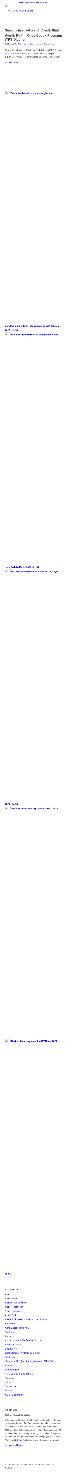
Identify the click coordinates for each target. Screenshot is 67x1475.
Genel (32, 44)
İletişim (8, 1382)
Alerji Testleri (11, 1298)
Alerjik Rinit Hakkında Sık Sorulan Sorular (26, 1319)
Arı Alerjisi (10, 1331)
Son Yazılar (11, 1386)
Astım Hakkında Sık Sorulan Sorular (23, 1340)
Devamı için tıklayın (14, 1444)
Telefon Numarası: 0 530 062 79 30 (33, 2)
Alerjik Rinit (10, 1315)
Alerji (7, 1294)
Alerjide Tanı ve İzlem (16, 1302)
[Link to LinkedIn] (55, 1471)
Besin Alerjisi (11, 1348)
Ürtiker (8, 1390)
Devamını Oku (11, 61)
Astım (8, 1336)
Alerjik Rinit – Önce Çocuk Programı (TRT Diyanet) (33, 37)
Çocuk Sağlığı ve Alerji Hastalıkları (22, 1352)
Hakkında (10, 1357)
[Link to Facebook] (50, 1471)
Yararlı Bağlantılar (14, 1394)
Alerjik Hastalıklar (14, 1306)
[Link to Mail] (59, 1471)
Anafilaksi (10, 1323)
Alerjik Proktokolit (14, 1310)
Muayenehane (12, 1369)
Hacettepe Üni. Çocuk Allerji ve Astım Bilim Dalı (29, 1361)
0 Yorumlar (22, 44)
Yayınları (9, 1377)
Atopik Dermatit (13, 1344)
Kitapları (9, 1365)
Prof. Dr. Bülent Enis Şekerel (19, 1373)
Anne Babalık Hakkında (17, 1327)
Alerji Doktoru (49, 44)
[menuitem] (32, 2)
